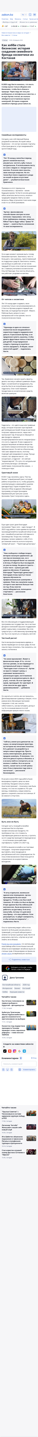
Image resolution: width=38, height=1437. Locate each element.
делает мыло (7, 953)
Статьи (25, 19)
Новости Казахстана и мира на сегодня (15, 33)
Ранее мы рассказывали (11, 944)
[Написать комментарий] (19, 1064)
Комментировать (29, 1070)
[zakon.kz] (7, 15)
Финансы (18, 19)
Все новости (6, 35)
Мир (11, 19)
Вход (34, 1058)
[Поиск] (30, 14)
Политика (5, 19)
